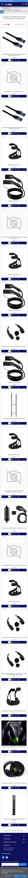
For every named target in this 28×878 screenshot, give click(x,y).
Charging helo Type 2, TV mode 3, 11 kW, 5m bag (14, 346)
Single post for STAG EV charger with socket (14, 820)
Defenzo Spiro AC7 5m (14, 165)
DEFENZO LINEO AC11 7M (14, 310)
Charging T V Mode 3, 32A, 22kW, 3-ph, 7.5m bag (14, 783)
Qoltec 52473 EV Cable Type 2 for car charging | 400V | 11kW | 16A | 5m (14, 491)
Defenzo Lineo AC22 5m (14, 382)
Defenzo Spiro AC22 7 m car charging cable (14, 711)
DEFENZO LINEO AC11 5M (14, 201)
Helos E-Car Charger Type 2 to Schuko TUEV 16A (14, 529)
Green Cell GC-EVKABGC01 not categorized (13, 747)
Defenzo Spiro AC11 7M (14, 454)
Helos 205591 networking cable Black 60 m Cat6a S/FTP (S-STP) (13, 55)
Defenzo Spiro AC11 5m (14, 274)
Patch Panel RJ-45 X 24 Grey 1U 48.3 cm (14, 91)
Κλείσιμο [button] (24, 868)
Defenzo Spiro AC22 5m (14, 601)
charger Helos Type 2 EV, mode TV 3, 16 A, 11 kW (14, 637)
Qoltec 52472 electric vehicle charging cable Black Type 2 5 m (14, 237)
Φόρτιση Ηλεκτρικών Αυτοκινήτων (11, 9)
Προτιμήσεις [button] (7, 876)
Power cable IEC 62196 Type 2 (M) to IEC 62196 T (14, 565)
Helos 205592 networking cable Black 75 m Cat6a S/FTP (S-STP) (14, 128)
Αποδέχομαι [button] (20, 876)
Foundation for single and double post (14, 418)
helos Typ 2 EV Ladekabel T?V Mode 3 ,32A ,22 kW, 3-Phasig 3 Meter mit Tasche (14, 674)
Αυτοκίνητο (7, 8)
